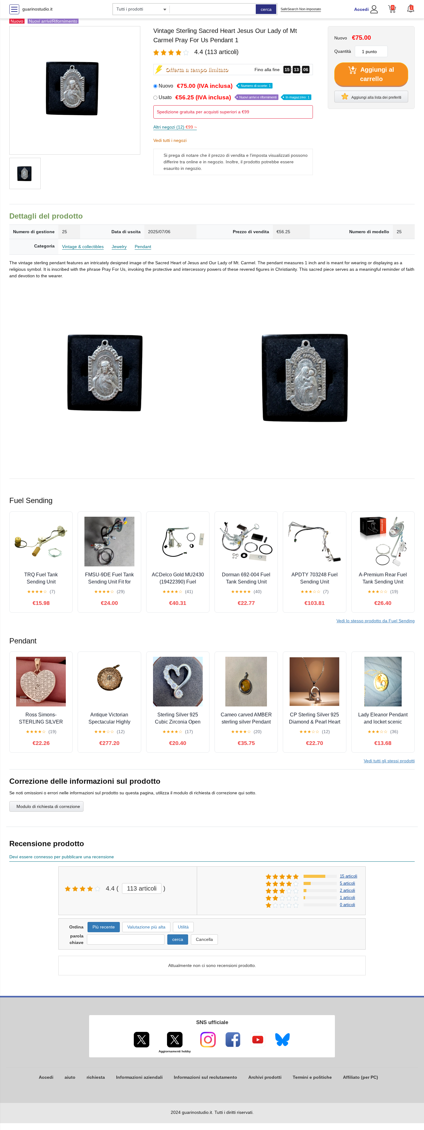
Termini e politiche (312, 1077)
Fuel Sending (375, 620)
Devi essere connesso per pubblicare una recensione (61, 856)
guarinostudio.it (37, 9)
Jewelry (119, 246)
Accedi (361, 9)
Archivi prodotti (265, 1077)
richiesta (96, 1077)
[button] (411, 8)
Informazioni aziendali (139, 1077)
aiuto (70, 1077)
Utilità (183, 926)
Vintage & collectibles (83, 246)
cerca (266, 9)
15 (348, 876)
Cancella (204, 939)
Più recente (103, 926)
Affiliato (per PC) (360, 1077)
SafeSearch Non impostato (301, 9)
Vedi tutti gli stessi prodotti (389, 760)
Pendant (143, 246)
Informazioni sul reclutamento (205, 1077)
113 (141, 888)
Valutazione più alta (146, 926)
